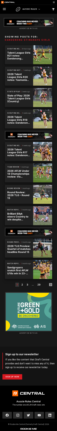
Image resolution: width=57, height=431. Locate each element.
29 (38, 284)
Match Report (14, 210)
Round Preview (14, 242)
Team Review (13, 167)
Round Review (13, 188)
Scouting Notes (14, 49)
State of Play (13, 91)
